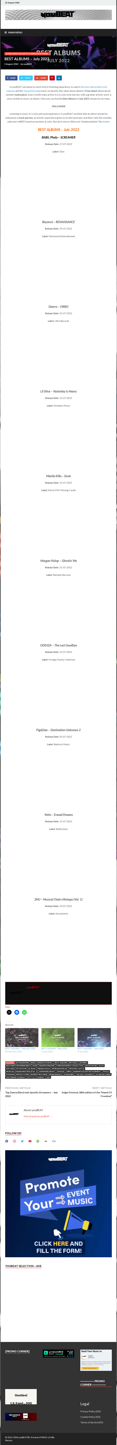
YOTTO (30, 1077)
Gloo (101, 1065)
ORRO (69, 1071)
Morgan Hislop (59, 1068)
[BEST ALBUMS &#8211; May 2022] (58, 1037)
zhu (48, 1077)
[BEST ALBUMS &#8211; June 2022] (94, 1037)
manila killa (43, 1068)
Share (13, 78)
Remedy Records (39, 1074)
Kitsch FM (21, 1068)
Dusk (34, 1065)
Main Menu (15, 32)
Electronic (43, 54)
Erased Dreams (46, 1065)
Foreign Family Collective (69, 1065)
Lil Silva (32, 1068)
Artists (26, 54)
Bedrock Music (45, 1062)
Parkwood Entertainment (87, 1071)
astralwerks (22, 1062)
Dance (34, 54)
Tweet (28, 78)
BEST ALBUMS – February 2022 (20, 1048)
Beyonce (73, 1062)
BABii (33, 1062)
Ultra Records (103, 1074)
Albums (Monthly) (14, 54)
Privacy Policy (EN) (90, 1411)
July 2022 (10, 1068)
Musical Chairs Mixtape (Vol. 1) (21, 1071)
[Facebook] (6, 1140)
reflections (22, 1074)
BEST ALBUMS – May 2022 (54, 1048)
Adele (106, 121)
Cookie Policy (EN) (90, 1416)
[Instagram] (14, 1140)
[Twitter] (22, 1140)
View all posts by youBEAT (38, 1116)
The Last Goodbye (84, 1074)
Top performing (31, 90)
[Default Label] (30, 1140)
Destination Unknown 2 (18, 1065)
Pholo (106, 1071)
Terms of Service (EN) (91, 1422)
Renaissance (55, 1074)
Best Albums (61, 1062)
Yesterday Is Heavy (15, 1077)
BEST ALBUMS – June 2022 (91, 1048)
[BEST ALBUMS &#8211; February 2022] (21, 1037)
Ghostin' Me (91, 1065)
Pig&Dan (10, 1074)
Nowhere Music (47, 1071)
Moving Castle (76, 1068)
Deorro (83, 1062)
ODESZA (60, 1071)
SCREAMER (69, 1074)
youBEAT (27, 64)
